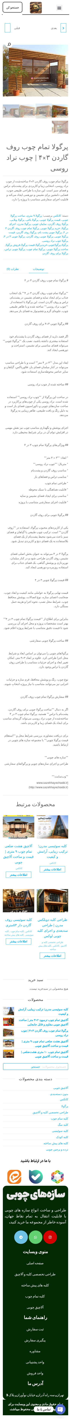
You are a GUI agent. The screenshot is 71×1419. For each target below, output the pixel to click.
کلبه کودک (62, 1137)
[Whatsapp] (35, 1237)
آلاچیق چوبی (60, 1088)
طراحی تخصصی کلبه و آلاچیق (50, 1112)
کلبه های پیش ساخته (14, 934)
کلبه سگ (63, 1124)
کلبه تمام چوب (17, 931)
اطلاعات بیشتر (52, 869)
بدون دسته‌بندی (59, 1094)
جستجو (35, 1066)
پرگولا (64, 1106)
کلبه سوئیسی (60, 1131)
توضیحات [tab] (38, 269)
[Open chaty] (60, 1409)
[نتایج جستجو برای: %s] (12, 14)
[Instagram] (50, 1237)
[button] (59, 8)
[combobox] (12, 7)
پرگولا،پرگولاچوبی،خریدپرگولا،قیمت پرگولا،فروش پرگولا (37, 245)
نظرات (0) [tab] (13, 269)
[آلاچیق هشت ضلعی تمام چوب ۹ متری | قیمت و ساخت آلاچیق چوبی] (7, 27)
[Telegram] (21, 1237)
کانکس (57, 215)
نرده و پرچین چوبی (57, 1149)
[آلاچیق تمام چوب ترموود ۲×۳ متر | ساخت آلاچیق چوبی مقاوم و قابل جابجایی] (63, 27)
